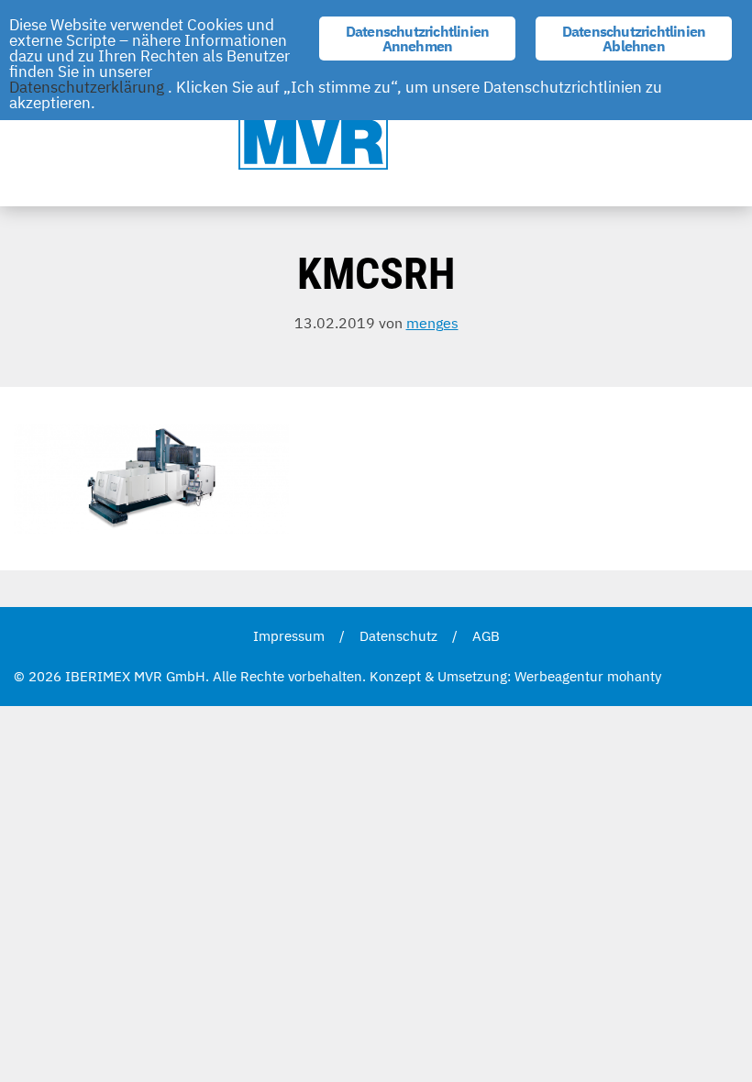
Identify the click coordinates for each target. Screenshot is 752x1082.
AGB (486, 636)
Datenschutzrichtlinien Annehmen (417, 38)
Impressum (289, 636)
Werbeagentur (558, 676)
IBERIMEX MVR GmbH (375, 131)
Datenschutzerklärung (86, 87)
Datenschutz (398, 636)
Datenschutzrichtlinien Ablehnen (633, 38)
